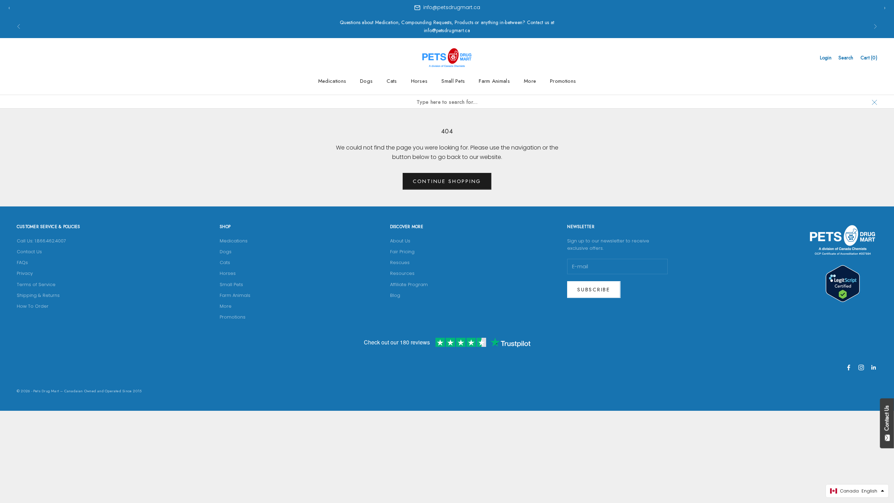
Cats (392, 81)
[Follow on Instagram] (861, 367)
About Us (400, 241)
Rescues (400, 262)
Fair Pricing (402, 252)
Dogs (366, 81)
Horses (419, 81)
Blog (395, 295)
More (530, 81)
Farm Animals (494, 81)
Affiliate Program (409, 284)
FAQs (22, 262)
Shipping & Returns (38, 295)
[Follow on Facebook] (848, 367)
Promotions (563, 81)
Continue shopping (447, 181)
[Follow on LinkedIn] (873, 367)
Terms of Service (36, 284)
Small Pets (453, 81)
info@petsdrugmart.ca (451, 7)
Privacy (25, 273)
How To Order (33, 306)
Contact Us (29, 252)
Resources (402, 273)
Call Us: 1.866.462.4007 (41, 241)
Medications (332, 81)
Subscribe (593, 289)
